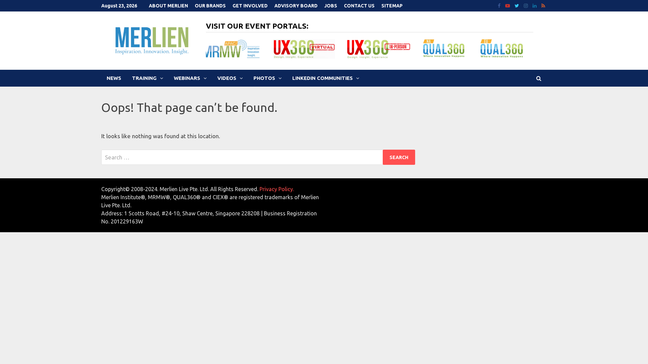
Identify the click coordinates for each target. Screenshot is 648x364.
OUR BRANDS (210, 5)
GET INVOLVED (250, 5)
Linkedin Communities (322, 78)
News (114, 78)
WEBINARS (187, 78)
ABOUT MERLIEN (168, 5)
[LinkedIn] (535, 5)
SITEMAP (392, 5)
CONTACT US (359, 5)
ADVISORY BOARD (296, 5)
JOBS (330, 5)
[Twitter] (517, 5)
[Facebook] (500, 5)
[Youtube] (508, 5)
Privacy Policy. (277, 189)
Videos (226, 78)
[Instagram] (526, 5)
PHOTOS (264, 78)
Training (144, 78)
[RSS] (543, 5)
